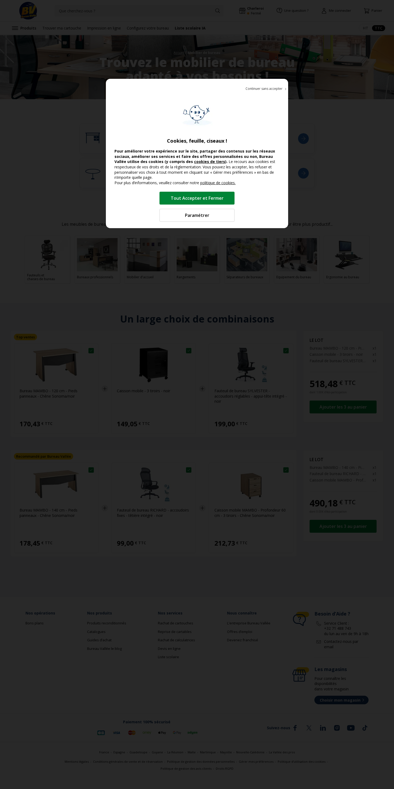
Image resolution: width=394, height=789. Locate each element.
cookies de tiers (209, 161)
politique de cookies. (218, 182)
